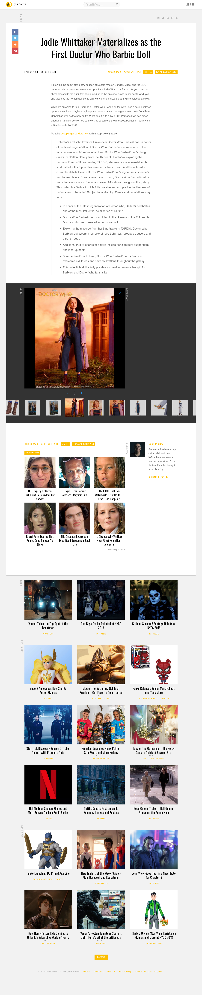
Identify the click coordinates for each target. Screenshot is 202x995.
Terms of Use (140, 971)
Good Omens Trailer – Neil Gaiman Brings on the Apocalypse (154, 810)
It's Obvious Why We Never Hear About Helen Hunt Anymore (109, 540)
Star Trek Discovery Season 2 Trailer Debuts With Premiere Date (48, 750)
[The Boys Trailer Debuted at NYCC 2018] (101, 600)
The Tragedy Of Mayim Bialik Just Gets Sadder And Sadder (40, 495)
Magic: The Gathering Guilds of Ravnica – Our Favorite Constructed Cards (101, 692)
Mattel (148, 72)
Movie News (48, 634)
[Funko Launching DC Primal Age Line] (48, 849)
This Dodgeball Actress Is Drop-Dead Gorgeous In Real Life (74, 540)
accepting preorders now (75, 133)
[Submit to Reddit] (15, 44)
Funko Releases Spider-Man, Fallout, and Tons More (154, 690)
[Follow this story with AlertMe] (15, 51)
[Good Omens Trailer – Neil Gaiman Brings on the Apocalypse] (154, 784)
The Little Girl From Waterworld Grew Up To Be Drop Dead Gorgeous (109, 495)
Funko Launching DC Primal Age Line (48, 873)
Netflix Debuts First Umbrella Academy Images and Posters (101, 810)
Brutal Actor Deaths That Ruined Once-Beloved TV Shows (40, 540)
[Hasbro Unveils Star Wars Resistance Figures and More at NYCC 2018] (154, 909)
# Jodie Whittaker (132, 72)
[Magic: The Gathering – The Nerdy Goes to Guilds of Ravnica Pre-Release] (154, 724)
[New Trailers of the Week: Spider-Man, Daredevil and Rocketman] (101, 849)
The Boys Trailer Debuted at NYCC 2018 (101, 625)
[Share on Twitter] (15, 38)
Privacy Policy (125, 971)
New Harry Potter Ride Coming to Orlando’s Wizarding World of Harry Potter (48, 937)
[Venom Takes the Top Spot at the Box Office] (48, 600)
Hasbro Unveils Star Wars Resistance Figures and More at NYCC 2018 (154, 935)
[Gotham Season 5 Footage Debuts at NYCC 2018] (154, 600)
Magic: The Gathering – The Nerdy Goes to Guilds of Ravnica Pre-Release (154, 752)
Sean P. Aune (156, 444)
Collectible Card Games (101, 699)
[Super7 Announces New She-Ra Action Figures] (48, 664)
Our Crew (86, 971)
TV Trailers (101, 634)
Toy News (48, 699)
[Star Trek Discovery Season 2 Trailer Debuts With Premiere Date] (48, 724)
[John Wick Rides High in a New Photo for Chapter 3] (154, 849)
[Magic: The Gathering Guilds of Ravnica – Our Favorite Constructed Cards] (101, 664)
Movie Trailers (101, 883)
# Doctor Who (115, 72)
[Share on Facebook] (15, 32)
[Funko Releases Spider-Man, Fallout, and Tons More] (154, 664)
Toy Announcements (166, 72)
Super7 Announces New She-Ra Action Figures (48, 690)
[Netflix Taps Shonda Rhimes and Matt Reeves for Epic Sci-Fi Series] (48, 784)
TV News (48, 819)
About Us (98, 971)
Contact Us (110, 971)
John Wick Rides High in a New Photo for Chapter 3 (154, 875)
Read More (154, 477)
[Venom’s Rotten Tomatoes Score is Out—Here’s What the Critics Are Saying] (101, 909)
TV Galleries (101, 819)
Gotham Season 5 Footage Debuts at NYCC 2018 (154, 625)
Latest (101, 957)
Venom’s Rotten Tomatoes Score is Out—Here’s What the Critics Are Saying (101, 937)
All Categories (156, 971)
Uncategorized (48, 943)
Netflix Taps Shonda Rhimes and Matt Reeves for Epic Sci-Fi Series (48, 810)
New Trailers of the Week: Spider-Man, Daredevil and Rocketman (101, 875)
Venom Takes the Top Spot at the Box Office (48, 625)
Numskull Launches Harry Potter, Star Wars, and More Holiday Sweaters (101, 752)
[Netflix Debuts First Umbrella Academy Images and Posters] (101, 784)
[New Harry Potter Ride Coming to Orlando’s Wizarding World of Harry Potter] (48, 909)
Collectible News (101, 759)
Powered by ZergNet (116, 550)
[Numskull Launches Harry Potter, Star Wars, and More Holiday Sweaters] (101, 724)
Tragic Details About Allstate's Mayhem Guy (74, 493)
